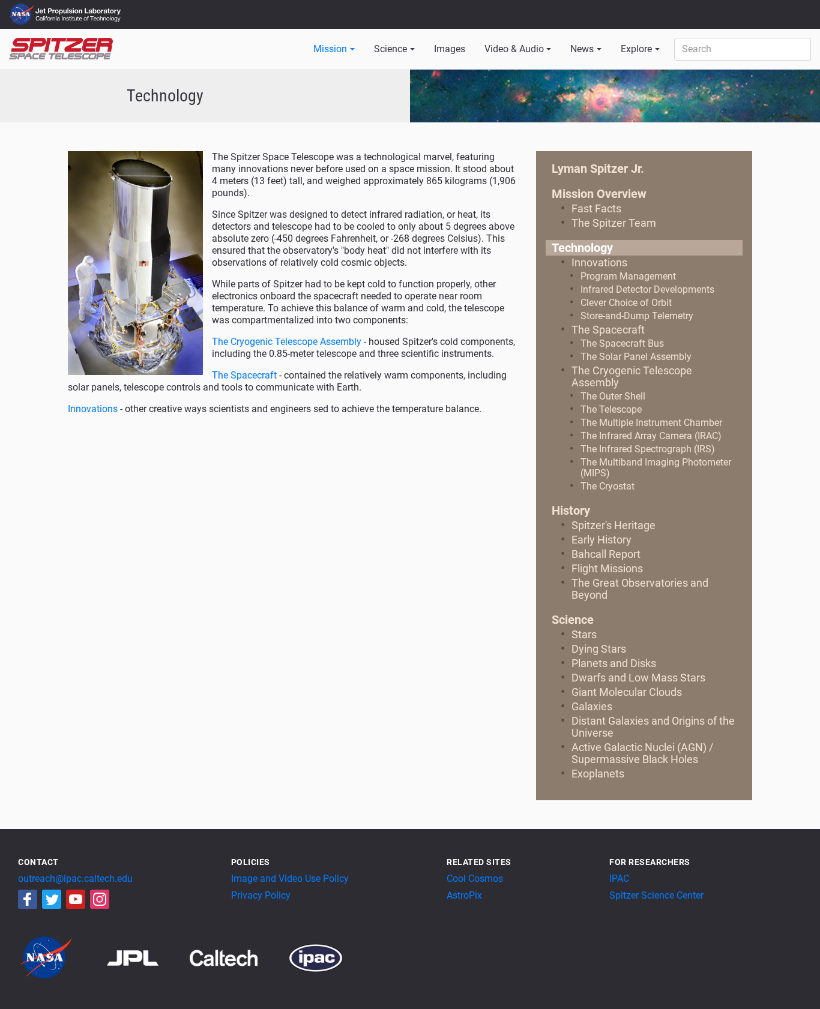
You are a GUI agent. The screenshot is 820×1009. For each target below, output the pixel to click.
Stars (584, 634)
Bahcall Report (606, 554)
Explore (636, 49)
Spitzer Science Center (656, 895)
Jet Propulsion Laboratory (79, 9)
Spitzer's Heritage (613, 525)
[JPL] (147, 957)
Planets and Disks (613, 663)
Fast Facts (596, 208)
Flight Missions (607, 568)
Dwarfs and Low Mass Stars (638, 677)
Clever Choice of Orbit (626, 302)
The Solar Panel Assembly (636, 356)
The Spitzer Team (613, 223)
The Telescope (611, 409)
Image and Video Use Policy (290, 878)
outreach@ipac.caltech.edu (75, 878)
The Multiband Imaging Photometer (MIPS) (655, 468)
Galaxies (591, 706)
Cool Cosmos (475, 878)
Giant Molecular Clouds (626, 692)
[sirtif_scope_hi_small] (135, 262)
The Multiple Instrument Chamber (651, 422)
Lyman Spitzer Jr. (598, 168)
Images (449, 49)
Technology (582, 248)
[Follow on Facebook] (27, 899)
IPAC (619, 878)
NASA (23, 14)
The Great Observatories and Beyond (639, 588)
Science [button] (390, 49)
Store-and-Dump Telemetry (636, 316)
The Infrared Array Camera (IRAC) (651, 436)
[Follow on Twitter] (51, 899)
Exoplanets (597, 773)
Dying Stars (598, 648)
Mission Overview (599, 194)
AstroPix (464, 895)
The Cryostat (607, 486)
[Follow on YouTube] (75, 899)
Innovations (93, 409)
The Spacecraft (244, 375)
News (582, 49)
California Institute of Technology (79, 19)
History (571, 510)
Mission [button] (330, 49)
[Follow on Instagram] (99, 899)
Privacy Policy (261, 895)
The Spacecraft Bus (622, 343)
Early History (601, 539)
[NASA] (61, 957)
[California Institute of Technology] (238, 957)
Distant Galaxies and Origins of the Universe (653, 726)
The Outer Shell (612, 396)
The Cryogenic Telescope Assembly (286, 341)
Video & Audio (514, 49)
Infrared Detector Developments (647, 289)
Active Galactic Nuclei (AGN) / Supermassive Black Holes (642, 753)
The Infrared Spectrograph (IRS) (647, 449)
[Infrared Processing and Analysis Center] (316, 957)
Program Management (628, 276)
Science (573, 619)
